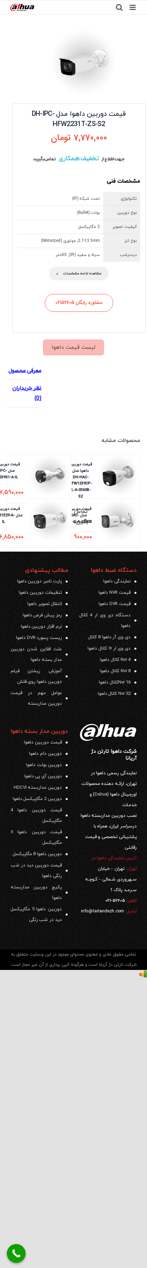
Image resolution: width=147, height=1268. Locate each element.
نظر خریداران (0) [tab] (26, 393)
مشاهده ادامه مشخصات (79, 273)
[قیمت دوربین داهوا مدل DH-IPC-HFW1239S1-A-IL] (50, 478)
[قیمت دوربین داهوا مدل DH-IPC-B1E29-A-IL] (50, 523)
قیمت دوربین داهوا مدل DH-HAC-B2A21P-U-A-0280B (75, 515)
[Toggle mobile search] (119, 7)
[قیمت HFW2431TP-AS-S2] (84, 62)
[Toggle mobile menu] (133, 7)
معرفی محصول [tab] (25, 370)
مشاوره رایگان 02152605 (78, 302)
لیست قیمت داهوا (73, 347)
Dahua (101, 794)
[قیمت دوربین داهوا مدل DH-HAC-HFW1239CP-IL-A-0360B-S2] (118, 493)
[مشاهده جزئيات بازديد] (143, 975)
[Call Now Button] (16, 1253)
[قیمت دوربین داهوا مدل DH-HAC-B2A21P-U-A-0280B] (118, 523)
